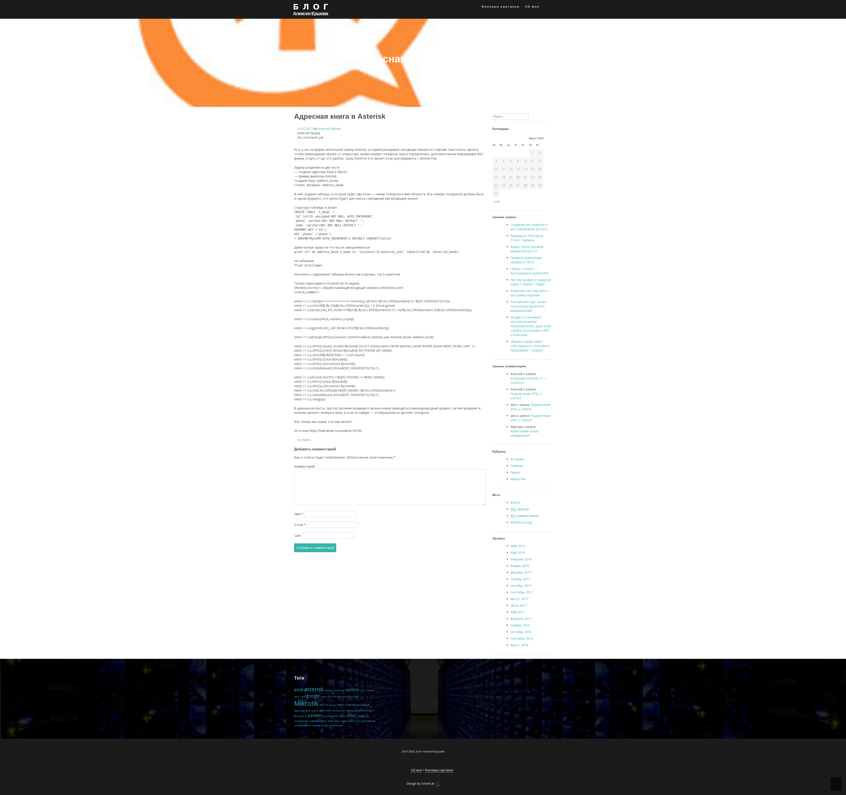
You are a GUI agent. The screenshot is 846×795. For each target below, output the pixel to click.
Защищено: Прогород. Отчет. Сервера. (527, 238)
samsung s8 (363, 704)
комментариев (524, 516)
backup (328, 690)
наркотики (347, 721)
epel (296, 696)
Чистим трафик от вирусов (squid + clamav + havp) (530, 282)
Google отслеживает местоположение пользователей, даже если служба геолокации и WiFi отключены (530, 326)
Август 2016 (519, 645)
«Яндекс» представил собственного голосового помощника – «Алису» (530, 345)
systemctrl (325, 710)
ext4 (302, 696)
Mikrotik (306, 703)
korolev (337, 696)
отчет (357, 721)
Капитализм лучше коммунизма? (524, 433)
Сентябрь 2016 (521, 638)
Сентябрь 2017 (521, 592)
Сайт (297, 535)
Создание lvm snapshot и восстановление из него (528, 227)
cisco (362, 690)
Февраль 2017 (520, 619)
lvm (344, 696)
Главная (516, 466)
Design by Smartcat (420, 783)
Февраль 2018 (520, 559)
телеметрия (336, 725)
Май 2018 (517, 552)
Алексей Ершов (329, 128)
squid (315, 710)
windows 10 (300, 716)
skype (297, 710)
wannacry (351, 710)
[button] (546, 7)
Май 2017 (517, 612)
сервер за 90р (319, 725)
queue (333, 704)
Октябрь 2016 (520, 632)
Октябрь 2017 (520, 585)
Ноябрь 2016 (520, 625)
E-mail (300, 525)
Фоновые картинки (500, 6)
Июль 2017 (518, 605)
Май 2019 (517, 546)
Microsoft (352, 696)
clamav (370, 690)
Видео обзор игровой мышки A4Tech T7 (526, 249)
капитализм (301, 721)
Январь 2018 (519, 566)
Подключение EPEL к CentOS (530, 407)
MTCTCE (323, 704)
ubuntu (336, 710)
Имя (298, 514)
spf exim (306, 710)
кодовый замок (318, 721)
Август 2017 (519, 599)
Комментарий (304, 466)
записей (519, 509)
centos (352, 690)
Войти (515, 502)
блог (352, 715)
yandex (315, 715)
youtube (328, 716)
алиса (343, 716)
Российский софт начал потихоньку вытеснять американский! (528, 306)
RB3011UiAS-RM (347, 704)
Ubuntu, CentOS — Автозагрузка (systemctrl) (529, 271)
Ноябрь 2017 (520, 579)
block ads (339, 690)
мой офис (334, 721)
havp (323, 696)
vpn (343, 710)
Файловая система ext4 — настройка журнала (530, 293)
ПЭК (336, 716)
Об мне (532, 6)
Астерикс (304, 440)
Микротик (517, 479)
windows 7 (369, 710)
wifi (360, 710)
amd (298, 690)
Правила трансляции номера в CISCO (526, 260)
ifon (329, 696)
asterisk (313, 689)
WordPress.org (521, 522)
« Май (496, 201)
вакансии (363, 716)
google (313, 696)
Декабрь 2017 (520, 572)
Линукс (515, 472)
